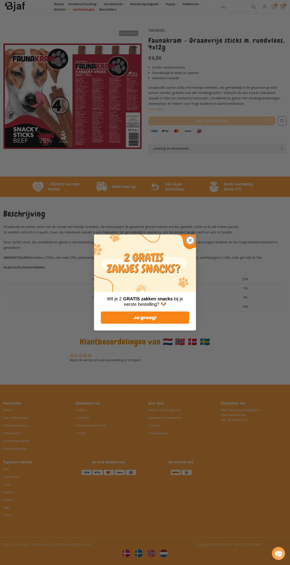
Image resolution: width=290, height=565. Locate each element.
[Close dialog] (190, 240)
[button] (278, 553)
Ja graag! (145, 317)
